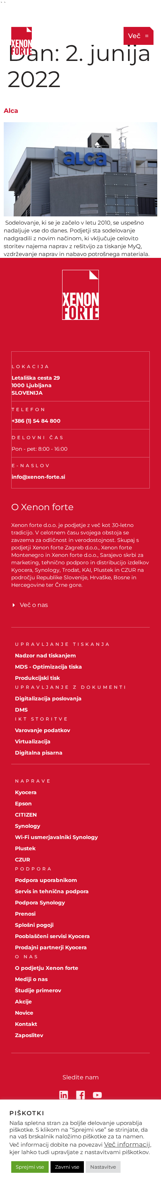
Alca (11, 110)
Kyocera (26, 792)
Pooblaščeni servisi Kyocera (52, 936)
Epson (23, 803)
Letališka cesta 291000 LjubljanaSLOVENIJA (36, 385)
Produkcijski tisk (37, 678)
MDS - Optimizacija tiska (48, 666)
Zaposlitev (29, 1035)
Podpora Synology (40, 902)
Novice (24, 1012)
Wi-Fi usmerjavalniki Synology (56, 837)
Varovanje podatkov (42, 730)
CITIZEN (26, 814)
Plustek (25, 848)
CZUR (22, 859)
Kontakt (26, 1024)
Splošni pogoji (34, 925)
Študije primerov (38, 990)
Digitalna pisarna (39, 752)
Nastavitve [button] (103, 1167)
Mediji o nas (31, 979)
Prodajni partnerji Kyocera (51, 947)
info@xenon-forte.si (38, 477)
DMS (21, 709)
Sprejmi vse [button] (30, 1167)
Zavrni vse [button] (67, 1167)
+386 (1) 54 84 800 (36, 420)
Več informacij (127, 1144)
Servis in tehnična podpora (52, 891)
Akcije (23, 1001)
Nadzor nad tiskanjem (45, 655)
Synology (27, 826)
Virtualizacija (33, 741)
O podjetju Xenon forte (46, 968)
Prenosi (25, 913)
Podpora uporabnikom (46, 880)
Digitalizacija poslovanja (48, 698)
